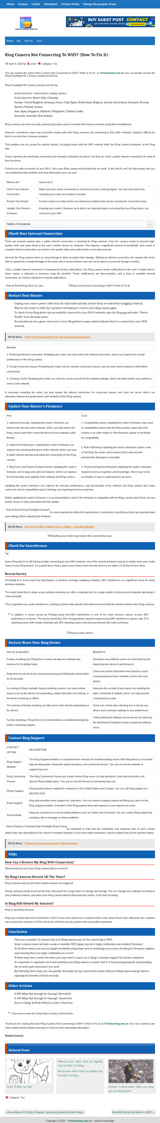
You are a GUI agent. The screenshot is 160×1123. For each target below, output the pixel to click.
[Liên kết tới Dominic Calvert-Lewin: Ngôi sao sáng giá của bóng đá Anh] (131, 1061)
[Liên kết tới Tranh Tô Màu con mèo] (29, 1061)
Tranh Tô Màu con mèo (19, 1086)
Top (55, 63)
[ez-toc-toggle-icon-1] (148, 224)
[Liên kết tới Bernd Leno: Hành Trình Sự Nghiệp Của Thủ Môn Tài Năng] (80, 1061)
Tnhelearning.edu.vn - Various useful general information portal (26, 23)
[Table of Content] (149, 224)
